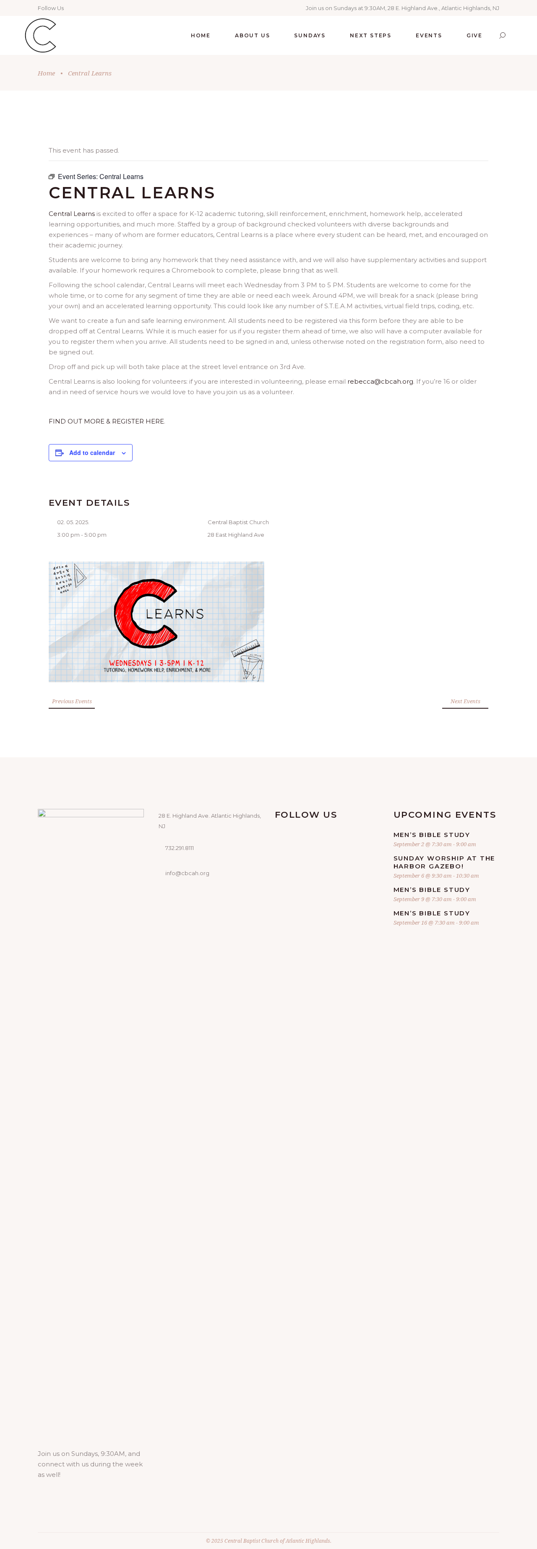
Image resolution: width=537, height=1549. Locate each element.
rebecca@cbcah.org (380, 381)
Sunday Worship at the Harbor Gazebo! (444, 862)
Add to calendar (92, 452)
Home (46, 73)
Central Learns (72, 214)
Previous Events (72, 701)
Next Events (465, 701)
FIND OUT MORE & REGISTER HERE (106, 421)
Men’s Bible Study (432, 835)
